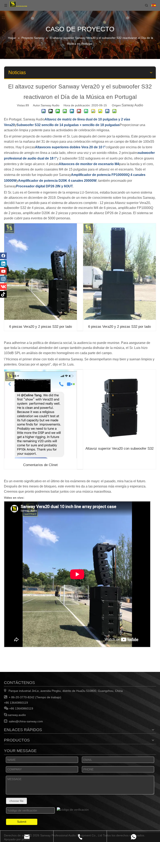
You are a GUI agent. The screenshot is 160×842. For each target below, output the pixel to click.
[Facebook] (3, 256)
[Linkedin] (3, 263)
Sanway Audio (132, 105)
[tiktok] (3, 294)
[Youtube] (3, 271)
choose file (16, 801)
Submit (21, 821)
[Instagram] (3, 279)
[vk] (3, 286)
